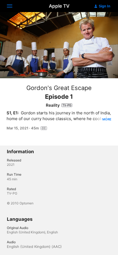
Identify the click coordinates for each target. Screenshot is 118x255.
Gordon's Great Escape (59, 87)
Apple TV (59, 6)
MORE (106, 119)
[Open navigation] (13, 6)
